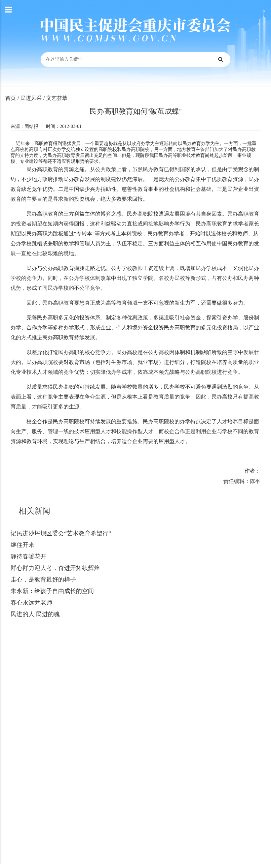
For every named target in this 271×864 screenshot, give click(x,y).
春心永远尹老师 (31, 602)
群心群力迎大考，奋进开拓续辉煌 (55, 568)
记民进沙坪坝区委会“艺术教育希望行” (61, 533)
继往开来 (22, 545)
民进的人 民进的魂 (35, 614)
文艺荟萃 (56, 98)
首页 (10, 98)
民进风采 (31, 98)
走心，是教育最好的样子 (43, 579)
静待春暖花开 (28, 556)
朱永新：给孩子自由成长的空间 (52, 591)
